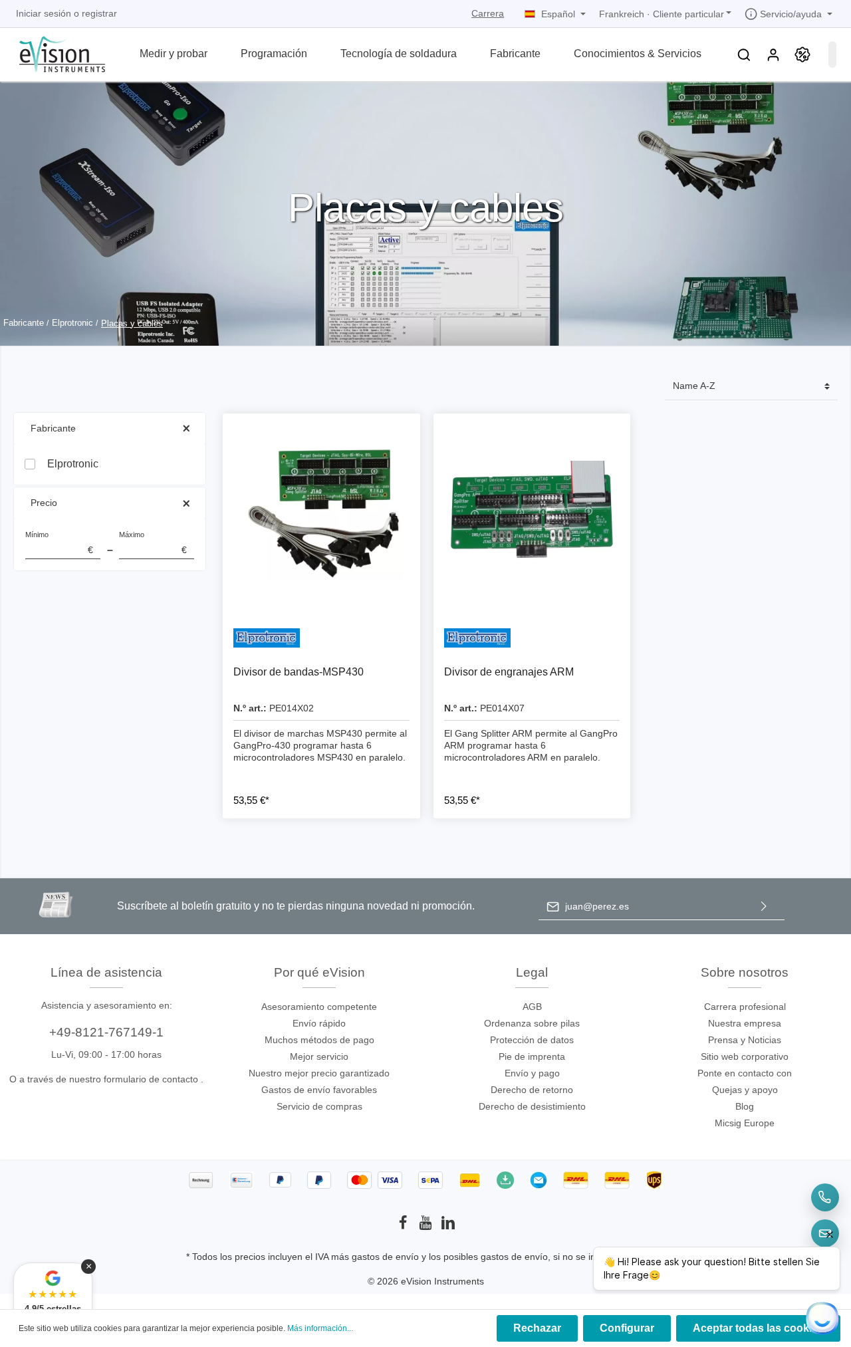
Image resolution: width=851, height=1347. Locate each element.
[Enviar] (764, 906)
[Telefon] (825, 1197)
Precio (44, 502)
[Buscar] (744, 54)
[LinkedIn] (448, 1226)
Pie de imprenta (532, 1056)
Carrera (487, 13)
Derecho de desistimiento (532, 1106)
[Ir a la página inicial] (54, 52)
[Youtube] (426, 1226)
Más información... (320, 1328)
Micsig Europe (745, 1123)
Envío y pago (532, 1073)
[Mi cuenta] (773, 54)
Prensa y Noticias (744, 1040)
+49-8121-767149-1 (106, 1032)
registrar (99, 13)
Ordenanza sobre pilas (532, 1023)
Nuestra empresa (744, 1023)
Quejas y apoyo (745, 1089)
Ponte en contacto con (744, 1073)
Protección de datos (532, 1040)
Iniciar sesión (43, 13)
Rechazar (537, 1328)
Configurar (627, 1328)
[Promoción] (802, 54)
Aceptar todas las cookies (758, 1328)
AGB (532, 1006)
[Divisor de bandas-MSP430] (321, 512)
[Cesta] (832, 54)
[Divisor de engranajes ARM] (532, 512)
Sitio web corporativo (745, 1056)
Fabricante (53, 428)
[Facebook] (404, 1226)
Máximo (153, 543)
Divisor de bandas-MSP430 (298, 671)
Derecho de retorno (532, 1089)
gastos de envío (385, 1256)
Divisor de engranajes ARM (509, 671)
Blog (744, 1106)
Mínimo (59, 543)
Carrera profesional (745, 1006)
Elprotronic (72, 463)
